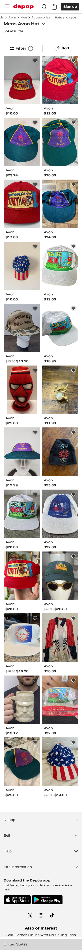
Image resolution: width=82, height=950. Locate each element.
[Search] (44, 7)
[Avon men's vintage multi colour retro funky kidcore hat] (22, 204)
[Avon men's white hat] (60, 328)
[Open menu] (7, 6)
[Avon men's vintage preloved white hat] (22, 700)
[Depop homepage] (23, 6)
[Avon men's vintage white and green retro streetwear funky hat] (60, 265)
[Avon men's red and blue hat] (22, 80)
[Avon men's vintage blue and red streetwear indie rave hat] (60, 761)
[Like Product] (35, 61)
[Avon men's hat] (60, 390)
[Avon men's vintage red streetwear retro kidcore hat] (22, 575)
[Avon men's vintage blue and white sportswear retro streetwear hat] (60, 514)
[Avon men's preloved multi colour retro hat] (22, 451)
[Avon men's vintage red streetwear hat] (60, 80)
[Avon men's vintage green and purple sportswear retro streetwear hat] (22, 142)
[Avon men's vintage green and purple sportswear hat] (60, 204)
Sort (65, 48)
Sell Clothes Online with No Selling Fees (41, 935)
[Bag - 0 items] (54, 7)
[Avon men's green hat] (60, 142)
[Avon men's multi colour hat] (22, 328)
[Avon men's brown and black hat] (60, 451)
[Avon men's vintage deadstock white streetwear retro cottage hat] (22, 637)
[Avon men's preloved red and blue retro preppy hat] (22, 265)
